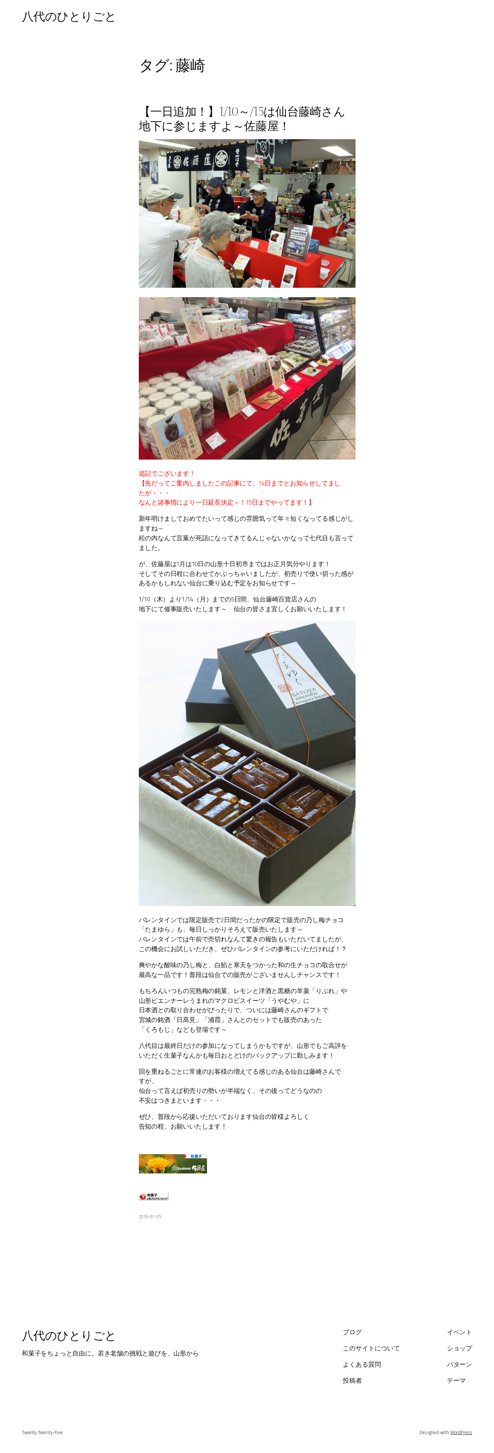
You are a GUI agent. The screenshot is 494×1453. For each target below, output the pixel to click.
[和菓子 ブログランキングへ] (153, 1198)
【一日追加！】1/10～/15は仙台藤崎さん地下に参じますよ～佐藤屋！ (242, 118)
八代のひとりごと (69, 15)
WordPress (461, 1433)
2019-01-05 (150, 1217)
